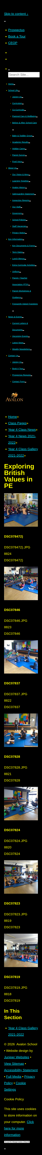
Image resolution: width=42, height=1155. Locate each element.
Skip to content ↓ (16, 14)
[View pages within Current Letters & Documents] (23, 330)
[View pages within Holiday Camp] (26, 149)
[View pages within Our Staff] (21, 207)
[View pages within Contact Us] (19, 356)
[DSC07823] (21, 893)
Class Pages (17, 423)
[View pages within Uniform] (20, 272)
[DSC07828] (21, 746)
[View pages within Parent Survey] (26, 155)
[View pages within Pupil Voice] (23, 162)
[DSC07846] (21, 599)
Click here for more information (19, 1128)
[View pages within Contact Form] (25, 382)
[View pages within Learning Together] (29, 181)
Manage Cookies (17, 1142)
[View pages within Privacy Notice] (26, 233)
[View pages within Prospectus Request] (31, 375)
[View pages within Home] (14, 84)
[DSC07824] (21, 819)
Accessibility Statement (21, 1070)
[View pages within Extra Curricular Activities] (35, 265)
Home (12, 416)
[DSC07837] (21, 672)
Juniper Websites (16, 1057)
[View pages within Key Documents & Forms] (36, 246)
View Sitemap (14, 1063)
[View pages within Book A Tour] (24, 369)
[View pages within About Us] (17, 168)
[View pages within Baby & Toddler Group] (33, 136)
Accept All (8, 1142)
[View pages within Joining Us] (22, 97)
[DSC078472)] (21, 525)
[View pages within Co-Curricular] (25, 110)
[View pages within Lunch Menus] (25, 259)
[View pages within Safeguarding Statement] (35, 194)
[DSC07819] (21, 966)
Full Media (13, 1076)
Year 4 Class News (22, 429)
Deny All (26, 1142)
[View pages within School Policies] (26, 220)
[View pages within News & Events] (23, 317)
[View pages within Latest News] (24, 343)
